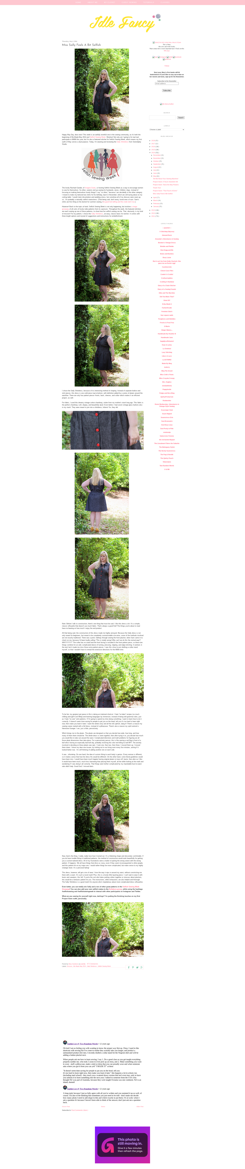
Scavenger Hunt (167, 410)
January (156, 206)
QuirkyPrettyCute (167, 397)
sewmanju (167, 432)
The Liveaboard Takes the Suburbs (166, 443)
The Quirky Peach (166, 458)
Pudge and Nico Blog (166, 393)
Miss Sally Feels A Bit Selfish (163, 194)
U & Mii (166, 469)
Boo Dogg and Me (167, 250)
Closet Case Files (167, 271)
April (155, 197)
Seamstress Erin (167, 417)
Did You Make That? (167, 297)
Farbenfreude (167, 308)
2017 (153, 144)
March (155, 200)
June (155, 173)
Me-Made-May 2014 (79, 966)
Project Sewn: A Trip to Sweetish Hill (165, 182)
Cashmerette (167, 267)
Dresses (70, 966)
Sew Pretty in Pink (166, 428)
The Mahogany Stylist (167, 447)
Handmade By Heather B (167, 334)
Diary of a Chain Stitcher (167, 285)
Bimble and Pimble (167, 246)
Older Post (139, 1106)
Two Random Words (167, 466)
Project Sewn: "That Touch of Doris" (165, 191)
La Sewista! (167, 349)
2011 (153, 216)
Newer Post (66, 1106)
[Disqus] (102, 1005)
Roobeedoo (167, 400)
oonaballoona (167, 386)
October (156, 161)
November (157, 158)
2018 (153, 141)
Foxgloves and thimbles (166, 319)
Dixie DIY (167, 300)
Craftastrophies (167, 278)
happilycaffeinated (167, 341)
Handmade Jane (167, 337)
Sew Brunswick (167, 421)
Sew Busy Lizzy (167, 425)
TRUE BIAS (167, 462)
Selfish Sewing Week (98, 137)
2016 (153, 147)
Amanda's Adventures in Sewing (167, 239)
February (156, 203)
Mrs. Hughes (167, 382)
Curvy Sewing (129, 2)
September (157, 164)
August (155, 167)
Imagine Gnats (90, 188)
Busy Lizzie (167, 257)
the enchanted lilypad (167, 440)
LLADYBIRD (166, 360)
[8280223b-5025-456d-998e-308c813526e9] (167, 42)
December (157, 155)
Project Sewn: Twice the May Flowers (166, 185)
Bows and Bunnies (167, 254)
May (155, 176)
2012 (153, 213)
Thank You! (157, 188)
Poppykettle (167, 389)
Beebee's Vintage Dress (167, 243)
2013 (153, 210)
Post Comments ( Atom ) (79, 1110)
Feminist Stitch (166, 311)
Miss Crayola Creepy (167, 378)
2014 (153, 153)
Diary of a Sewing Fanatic (167, 289)
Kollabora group (115, 889)
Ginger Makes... (167, 330)
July (154, 170)
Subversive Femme (167, 436)
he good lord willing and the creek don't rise (119, 202)
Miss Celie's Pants (167, 375)
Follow (167, 66)
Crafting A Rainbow (167, 282)
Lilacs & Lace (167, 356)
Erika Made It (167, 304)
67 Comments (92, 964)
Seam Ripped (167, 414)
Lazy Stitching (167, 352)
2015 (153, 150)
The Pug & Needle (166, 454)
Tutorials (148, 2)
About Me (93, 2)
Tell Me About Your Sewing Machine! (165, 179)
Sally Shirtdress (122, 142)
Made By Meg (167, 363)
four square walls (167, 315)
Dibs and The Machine (167, 293)
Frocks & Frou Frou (167, 323)
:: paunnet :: (167, 228)
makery (167, 367)
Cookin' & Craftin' (167, 274)
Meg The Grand (166, 371)
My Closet (109, 2)
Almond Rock (167, 235)
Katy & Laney (167, 345)
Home (78, 2)
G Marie (167, 326)
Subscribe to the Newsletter (166, 81)
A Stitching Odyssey (167, 231)
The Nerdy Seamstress (166, 451)
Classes (165, 2)
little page (167, 51)
